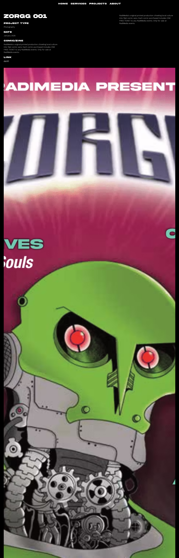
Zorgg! (6, 61)
